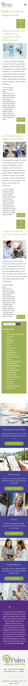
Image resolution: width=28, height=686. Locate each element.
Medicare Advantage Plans (14, 361)
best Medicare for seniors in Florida (8, 290)
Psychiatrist (9, 381)
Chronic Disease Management (15, 334)
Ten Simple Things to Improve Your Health (12, 137)
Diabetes (8, 339)
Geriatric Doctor (11, 347)
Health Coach (10, 350)
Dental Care (9, 336)
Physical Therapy (11, 374)
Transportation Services (13, 386)
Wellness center (11, 388)
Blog (7, 332)
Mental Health (10, 368)
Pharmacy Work (11, 372)
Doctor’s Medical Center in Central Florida (8, 95)
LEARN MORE (14, 533)
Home (5, 669)
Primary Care (10, 379)
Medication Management (13, 365)
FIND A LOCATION (14, 488)
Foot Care (9, 343)
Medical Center (10, 354)
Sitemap (21, 671)
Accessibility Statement (16, 669)
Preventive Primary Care (13, 377)
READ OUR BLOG (14, 443)
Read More (20, 119)
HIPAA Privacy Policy (10, 671)
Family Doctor (10, 341)
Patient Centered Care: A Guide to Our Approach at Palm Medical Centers (13, 35)
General (11, 189)
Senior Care (9, 383)
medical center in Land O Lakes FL (8, 202)
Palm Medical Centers (8, 191)
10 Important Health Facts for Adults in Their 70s (14, 234)
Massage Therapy (11, 352)
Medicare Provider (11, 363)
